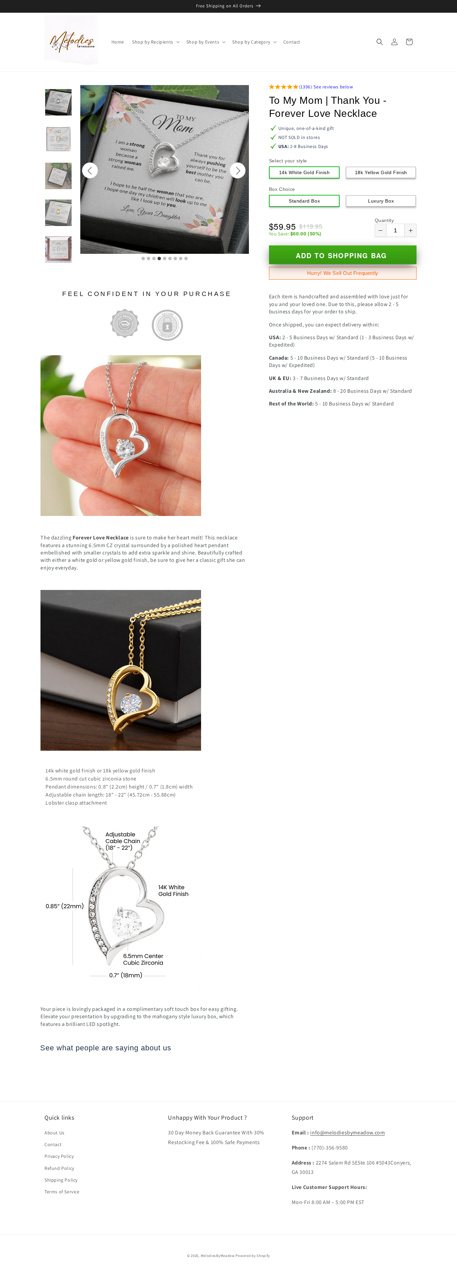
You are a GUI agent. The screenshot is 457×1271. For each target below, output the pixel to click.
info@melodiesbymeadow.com (347, 1132)
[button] (155, 42)
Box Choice (282, 189)
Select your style (288, 160)
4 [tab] (159, 258)
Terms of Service (62, 1192)
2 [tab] (148, 258)
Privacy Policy (59, 1156)
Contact (53, 1144)
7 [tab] (175, 258)
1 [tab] (143, 258)
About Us (54, 1133)
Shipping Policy (61, 1180)
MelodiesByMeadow (218, 1255)
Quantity (384, 220)
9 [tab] (186, 258)
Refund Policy (59, 1168)
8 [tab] (180, 258)
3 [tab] (154, 258)
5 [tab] (164, 258)
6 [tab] (170, 258)
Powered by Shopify (253, 1255)
